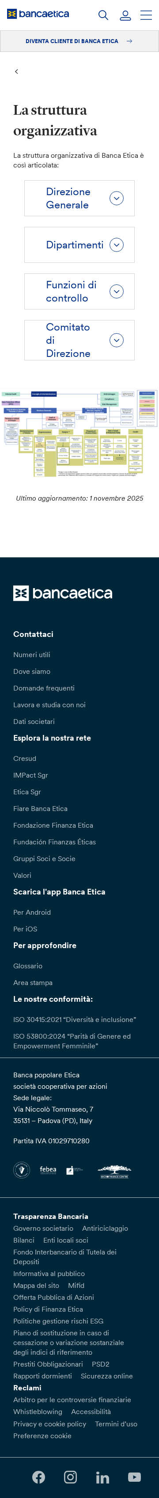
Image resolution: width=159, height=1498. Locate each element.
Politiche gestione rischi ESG (58, 1320)
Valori (22, 875)
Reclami (27, 1388)
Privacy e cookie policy (49, 1423)
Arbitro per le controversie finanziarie (72, 1399)
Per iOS (25, 928)
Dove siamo (31, 671)
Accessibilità (91, 1411)
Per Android (32, 912)
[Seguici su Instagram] (71, 1477)
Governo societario (43, 1228)
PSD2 (101, 1364)
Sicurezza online (107, 1375)
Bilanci (23, 1240)
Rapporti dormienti (42, 1375)
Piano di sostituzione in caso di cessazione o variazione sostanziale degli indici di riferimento (68, 1342)
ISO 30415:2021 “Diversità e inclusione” (74, 1019)
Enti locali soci (65, 1240)
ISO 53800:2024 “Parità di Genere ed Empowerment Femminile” (72, 1041)
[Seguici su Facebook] (38, 1477)
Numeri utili (31, 654)
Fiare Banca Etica (40, 808)
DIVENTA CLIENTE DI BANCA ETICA (73, 41)
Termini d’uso (116, 1423)
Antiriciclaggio (105, 1228)
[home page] (38, 13)
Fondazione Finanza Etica (53, 825)
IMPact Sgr (30, 775)
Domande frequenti (44, 688)
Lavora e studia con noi (49, 704)
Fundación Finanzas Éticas (54, 841)
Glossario (27, 965)
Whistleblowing (37, 1411)
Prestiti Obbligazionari (48, 1364)
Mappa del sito (36, 1285)
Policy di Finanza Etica (48, 1309)
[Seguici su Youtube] (134, 1477)
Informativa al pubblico (49, 1273)
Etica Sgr (27, 791)
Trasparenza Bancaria (50, 1216)
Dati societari (34, 721)
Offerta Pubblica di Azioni (53, 1297)
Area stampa (33, 982)
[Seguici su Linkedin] (102, 1477)
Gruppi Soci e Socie (44, 858)
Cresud (24, 758)
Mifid (76, 1285)
